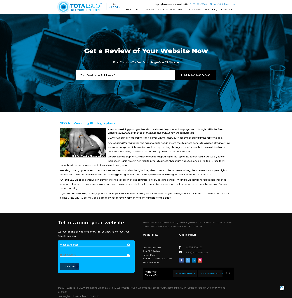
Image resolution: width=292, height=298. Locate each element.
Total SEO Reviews (151, 251)
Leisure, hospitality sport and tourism (215, 273)
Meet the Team (166, 9)
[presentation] (226, 273)
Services (150, 9)
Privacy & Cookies (151, 262)
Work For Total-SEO (152, 248)
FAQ (189, 226)
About (139, 9)
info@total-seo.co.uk (224, 4)
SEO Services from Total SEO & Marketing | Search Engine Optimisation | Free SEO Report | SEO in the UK (187, 223)
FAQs (215, 9)
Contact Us (227, 9)
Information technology (184, 273)
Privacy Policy (149, 255)
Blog (180, 9)
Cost (206, 9)
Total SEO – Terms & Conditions (157, 258)
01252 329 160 (194, 247)
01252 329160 (200, 4)
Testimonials (193, 9)
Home (129, 9)
